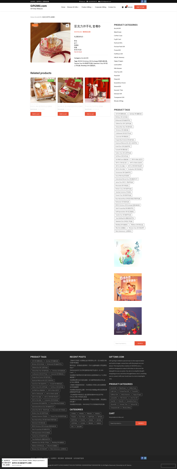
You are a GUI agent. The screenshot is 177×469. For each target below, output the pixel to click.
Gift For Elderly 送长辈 (136, 162)
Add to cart (63, 114)
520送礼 (73, 413)
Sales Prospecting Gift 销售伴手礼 (125, 208)
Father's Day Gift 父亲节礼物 (123, 153)
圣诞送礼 (97, 413)
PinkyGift (117, 79)
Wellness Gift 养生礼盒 (137, 224)
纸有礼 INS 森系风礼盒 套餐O (41, 106)
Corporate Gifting (100, 7)
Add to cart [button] (35, 114)
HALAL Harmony (119, 57)
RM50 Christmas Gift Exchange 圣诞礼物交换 (92, 61)
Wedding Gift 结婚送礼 (88, 65)
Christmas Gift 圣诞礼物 (122, 130)
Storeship (119, 465)
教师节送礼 (91, 416)
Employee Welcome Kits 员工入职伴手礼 (126, 143)
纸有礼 (33, 458)
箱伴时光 (39, 1)
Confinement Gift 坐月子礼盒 (123, 133)
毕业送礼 (82, 420)
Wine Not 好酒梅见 (121, 228)
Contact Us (112, 7)
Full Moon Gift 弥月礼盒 (122, 156)
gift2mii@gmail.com (105, 1)
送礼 (72, 426)
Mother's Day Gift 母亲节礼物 (123, 188)
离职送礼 (90, 423)
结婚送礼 (99, 423)
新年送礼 (100, 416)
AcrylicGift (38, 17)
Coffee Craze (118, 35)
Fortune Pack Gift (119, 46)
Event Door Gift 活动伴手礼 (123, 146)
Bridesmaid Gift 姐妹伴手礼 (123, 120)
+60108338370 (92, 1)
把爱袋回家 (46, 1)
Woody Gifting (118, 101)
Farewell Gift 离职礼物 (121, 149)
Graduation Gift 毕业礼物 (135, 169)
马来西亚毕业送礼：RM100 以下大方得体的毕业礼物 (87, 404)
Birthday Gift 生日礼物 (121, 117)
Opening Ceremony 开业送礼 (123, 192)
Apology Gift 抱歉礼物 (136, 113)
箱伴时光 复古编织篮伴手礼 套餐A (22, 463)
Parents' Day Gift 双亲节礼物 (123, 195)
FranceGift (117, 50)
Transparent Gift (119, 97)
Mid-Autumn (118, 68)
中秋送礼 (81, 413)
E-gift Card (117, 39)
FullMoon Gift (118, 54)
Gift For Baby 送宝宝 (137, 159)
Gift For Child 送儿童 (121, 162)
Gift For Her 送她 (120, 166)
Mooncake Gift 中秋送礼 (122, 185)
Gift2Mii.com (38, 5)
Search (140, 343)
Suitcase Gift (118, 93)
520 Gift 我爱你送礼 (121, 113)
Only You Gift (34, 104)
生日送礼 (82, 423)
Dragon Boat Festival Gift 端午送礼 (125, 140)
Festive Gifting (86, 7)
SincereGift (117, 86)
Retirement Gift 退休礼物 (122, 202)
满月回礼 (99, 420)
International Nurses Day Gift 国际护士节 (126, 179)
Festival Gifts (118, 43)
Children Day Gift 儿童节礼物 (123, 123)
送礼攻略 (79, 426)
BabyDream (117, 32)
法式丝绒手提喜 (78, 458)
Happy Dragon (118, 61)
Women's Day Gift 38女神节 (136, 228)
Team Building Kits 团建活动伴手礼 (125, 218)
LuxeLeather (118, 64)
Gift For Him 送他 (120, 169)
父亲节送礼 (74, 423)
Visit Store (140, 7)
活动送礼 (90, 420)
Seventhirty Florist (120, 83)
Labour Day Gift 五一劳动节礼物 (124, 182)
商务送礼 (89, 413)
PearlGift (117, 75)
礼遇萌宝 (54, 458)
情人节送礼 (82, 416)
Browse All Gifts (72, 7)
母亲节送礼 (74, 420)
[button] (67, 25)
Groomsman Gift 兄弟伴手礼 (123, 172)
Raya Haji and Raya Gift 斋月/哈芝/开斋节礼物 (128, 198)
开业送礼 (73, 416)
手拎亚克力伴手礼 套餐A (94, 106)
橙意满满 (61, 458)
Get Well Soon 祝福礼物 (122, 159)
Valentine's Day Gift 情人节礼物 (124, 221)
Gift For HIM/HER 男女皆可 (135, 166)
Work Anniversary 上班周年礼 (124, 231)
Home (63, 7)
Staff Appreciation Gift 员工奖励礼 (125, 211)
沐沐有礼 (33, 1)
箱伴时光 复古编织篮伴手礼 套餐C (70, 106)
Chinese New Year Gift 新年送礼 (124, 127)
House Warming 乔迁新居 (122, 175)
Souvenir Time (62, 104)
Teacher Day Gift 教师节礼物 (83, 63)
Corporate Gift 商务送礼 (122, 136)
